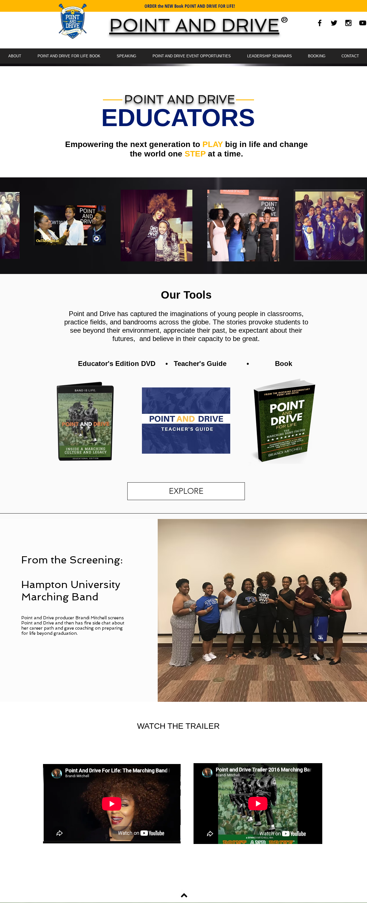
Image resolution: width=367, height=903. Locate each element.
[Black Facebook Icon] (319, 23)
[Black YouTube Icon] (362, 23)
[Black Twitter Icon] (334, 23)
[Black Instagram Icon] (348, 23)
